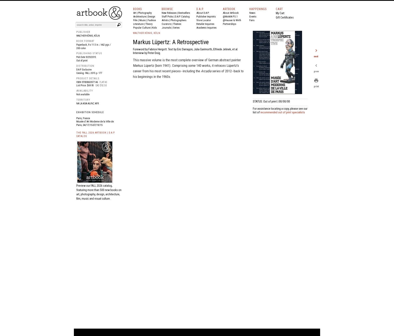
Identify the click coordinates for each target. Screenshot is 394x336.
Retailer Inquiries (205, 23)
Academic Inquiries (206, 27)
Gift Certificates (285, 17)
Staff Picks (167, 16)
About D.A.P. (202, 12)
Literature (138, 23)
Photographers (178, 20)
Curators (166, 23)
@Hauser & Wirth (232, 20)
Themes (177, 23)
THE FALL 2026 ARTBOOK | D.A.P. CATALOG (95, 134)
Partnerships (229, 23)
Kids (154, 27)
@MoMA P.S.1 (230, 16)
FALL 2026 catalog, (101, 185)
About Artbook (231, 12)
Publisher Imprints (206, 16)
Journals (166, 27)
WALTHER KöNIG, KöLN (146, 33)
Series (176, 27)
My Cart (280, 13)
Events (252, 16)
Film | (136, 20)
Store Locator (203, 20)
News (252, 12)
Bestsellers (184, 12)
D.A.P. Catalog (182, 16)
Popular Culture (141, 27)
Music (142, 20)
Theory (148, 23)
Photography (145, 12)
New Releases (169, 12)
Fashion (152, 20)
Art (134, 12)
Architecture (139, 16)
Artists (165, 20)
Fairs (251, 20)
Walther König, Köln (88, 35)
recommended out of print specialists (282, 112)
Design (151, 16)
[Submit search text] (119, 25)
